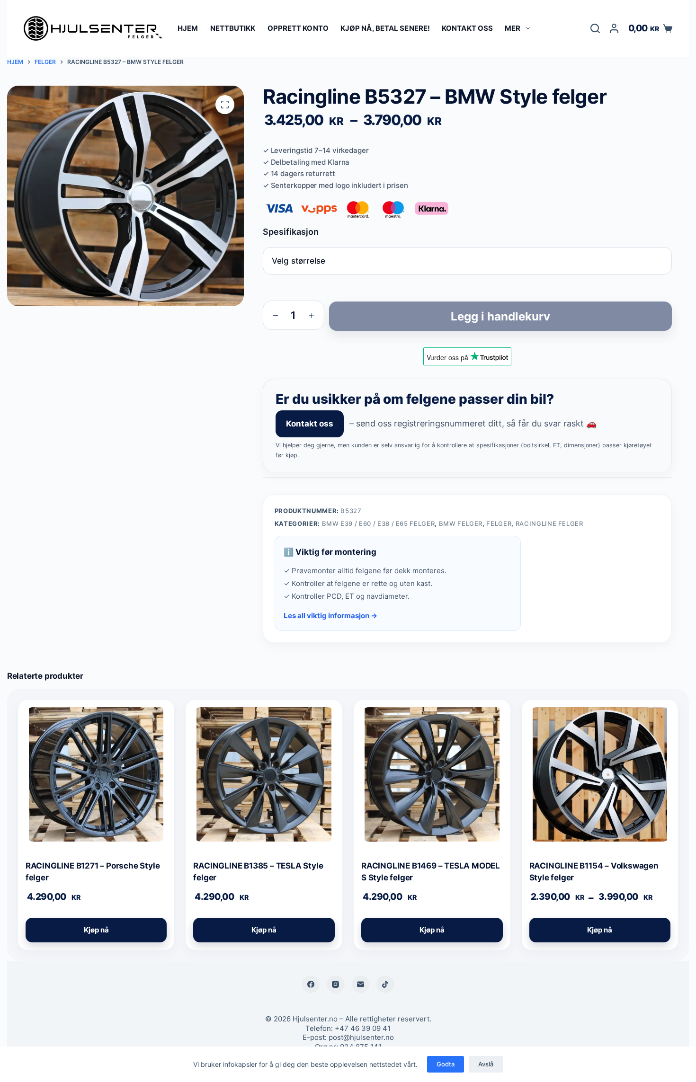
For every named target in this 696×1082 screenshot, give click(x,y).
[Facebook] (311, 984)
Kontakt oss (467, 28)
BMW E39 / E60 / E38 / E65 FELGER (378, 523)
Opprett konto (298, 28)
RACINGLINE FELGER (549, 523)
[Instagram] (336, 984)
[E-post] (361, 984)
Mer (512, 28)
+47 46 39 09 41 (363, 1028)
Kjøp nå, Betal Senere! (385, 28)
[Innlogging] (614, 28)
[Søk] (595, 28)
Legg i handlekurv (500, 316)
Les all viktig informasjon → (330, 615)
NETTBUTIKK (233, 28)
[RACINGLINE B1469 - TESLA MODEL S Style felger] (432, 778)
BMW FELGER (461, 523)
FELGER (498, 523)
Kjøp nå (96, 929)
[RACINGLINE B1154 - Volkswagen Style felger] (600, 778)
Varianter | (467, 232)
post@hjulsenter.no (361, 1037)
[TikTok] (385, 984)
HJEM (188, 28)
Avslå (485, 1064)
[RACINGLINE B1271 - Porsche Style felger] (96, 778)
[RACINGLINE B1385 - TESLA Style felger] (264, 778)
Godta (446, 1064)
